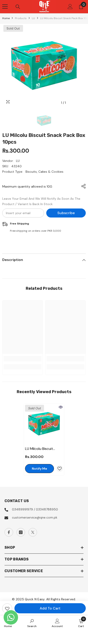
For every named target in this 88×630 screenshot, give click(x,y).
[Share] (82, 186)
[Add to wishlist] (7, 608)
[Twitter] (32, 532)
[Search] (18, 6)
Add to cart (50, 608)
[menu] (5, 6)
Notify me (39, 469)
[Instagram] (20, 532)
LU (33, 18)
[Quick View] (60, 407)
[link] (23, 358)
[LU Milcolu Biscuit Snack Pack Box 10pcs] (44, 424)
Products (21, 18)
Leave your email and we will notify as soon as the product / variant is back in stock (41, 201)
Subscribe (66, 213)
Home (6, 18)
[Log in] (70, 6)
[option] (44, 65)
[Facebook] (9, 532)
